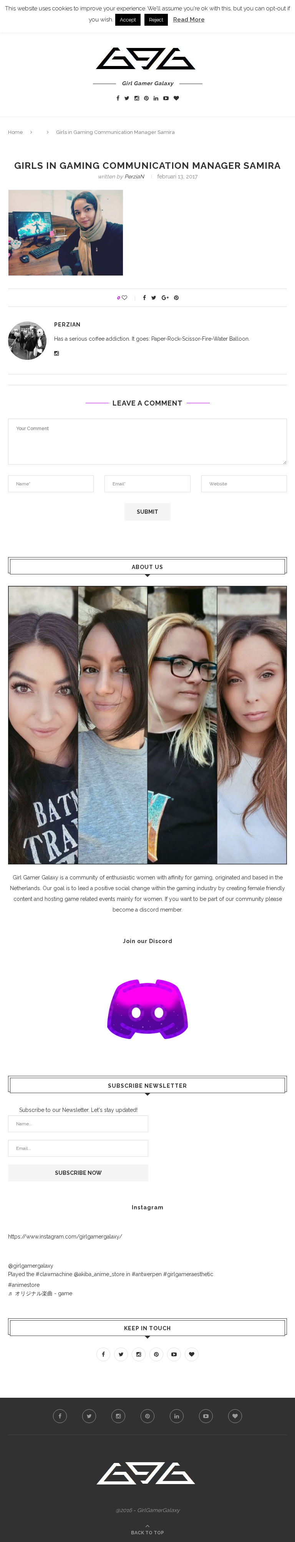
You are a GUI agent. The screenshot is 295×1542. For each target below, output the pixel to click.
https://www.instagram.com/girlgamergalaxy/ (65, 1237)
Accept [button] (128, 20)
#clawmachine (54, 1274)
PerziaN (134, 176)
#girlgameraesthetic (188, 1274)
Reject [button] (156, 20)
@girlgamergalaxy (30, 1266)
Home (15, 132)
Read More (189, 19)
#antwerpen (147, 1274)
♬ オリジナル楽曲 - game (40, 1293)
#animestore (24, 1285)
